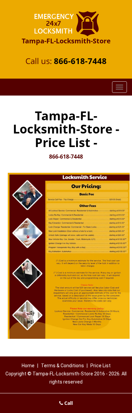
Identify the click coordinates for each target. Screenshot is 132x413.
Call (68, 403)
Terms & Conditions (62, 365)
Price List (100, 365)
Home (28, 365)
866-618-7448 (80, 60)
